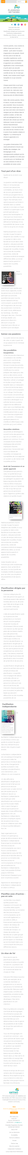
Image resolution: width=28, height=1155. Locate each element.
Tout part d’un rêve (14, 27)
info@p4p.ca (18, 1122)
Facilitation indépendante (14, 33)
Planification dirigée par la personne (14, 31)
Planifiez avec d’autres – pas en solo (14, 35)
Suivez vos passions (14, 29)
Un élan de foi (14, 37)
